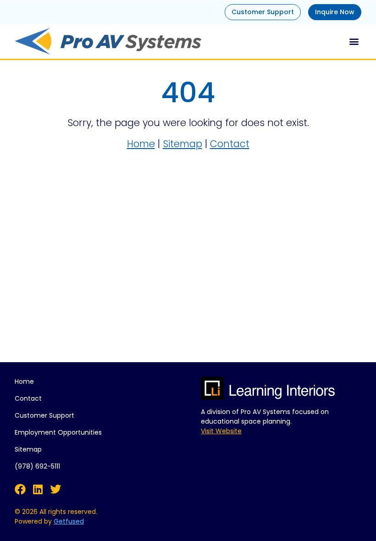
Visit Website (221, 431)
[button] (353, 41)
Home (141, 143)
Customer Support (263, 12)
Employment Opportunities (58, 432)
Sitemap (182, 143)
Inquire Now (334, 12)
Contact (229, 143)
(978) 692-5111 (37, 466)
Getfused (69, 521)
